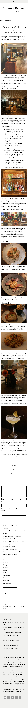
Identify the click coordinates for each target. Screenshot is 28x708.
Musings (5, 570)
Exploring (5, 562)
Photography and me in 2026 (10, 554)
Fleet (21, 36)
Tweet (14, 469)
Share (14, 465)
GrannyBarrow (7, 565)
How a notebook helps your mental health (13, 541)
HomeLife (5, 567)
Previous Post (7, 478)
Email (14, 471)
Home (1, 20)
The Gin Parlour (7, 583)
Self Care (5, 578)
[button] (14, 1)
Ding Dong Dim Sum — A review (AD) (12, 552)
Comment (14, 473)
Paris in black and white (9, 546)
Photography (6, 575)
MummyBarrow (11, 32)
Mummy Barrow (14, 8)
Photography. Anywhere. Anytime (11, 544)
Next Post (21, 478)
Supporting (6, 580)
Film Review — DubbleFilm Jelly (10, 549)
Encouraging (6, 559)
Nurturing (5, 572)
